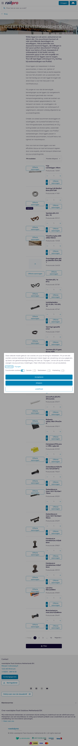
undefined (9, 366)
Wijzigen (18, 366)
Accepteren (39, 377)
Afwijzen (39, 383)
